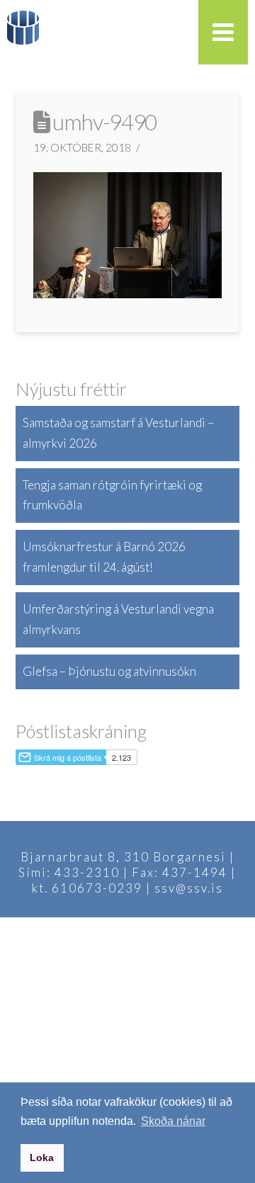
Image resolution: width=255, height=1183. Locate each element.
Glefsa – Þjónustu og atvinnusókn (109, 671)
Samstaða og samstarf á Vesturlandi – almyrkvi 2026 (118, 433)
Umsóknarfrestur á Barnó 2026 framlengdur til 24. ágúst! (104, 556)
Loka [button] (42, 1157)
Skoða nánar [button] (173, 1121)
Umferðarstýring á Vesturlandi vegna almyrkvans (118, 619)
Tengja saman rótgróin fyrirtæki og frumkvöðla (112, 495)
